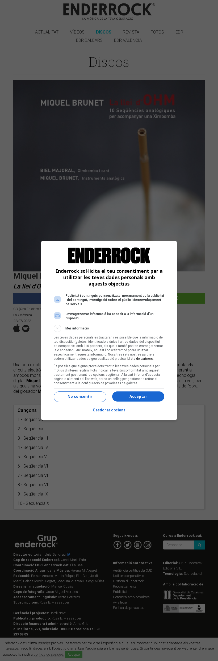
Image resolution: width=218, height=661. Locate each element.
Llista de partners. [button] (140, 359)
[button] (109, 328)
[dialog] (109, 330)
